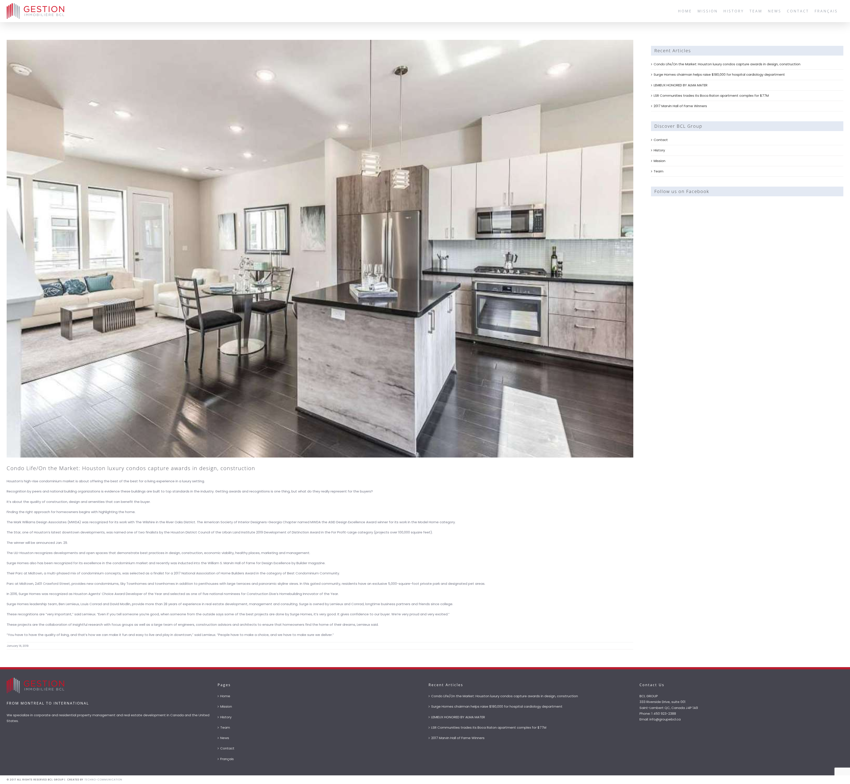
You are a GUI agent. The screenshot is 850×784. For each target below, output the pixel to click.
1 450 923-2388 (663, 713)
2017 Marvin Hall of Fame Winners (680, 106)
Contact (661, 139)
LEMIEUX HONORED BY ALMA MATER (680, 85)
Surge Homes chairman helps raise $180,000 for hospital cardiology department (719, 74)
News (224, 738)
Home (225, 696)
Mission (659, 160)
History (659, 150)
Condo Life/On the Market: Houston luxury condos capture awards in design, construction (727, 64)
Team (658, 171)
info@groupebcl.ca (665, 719)
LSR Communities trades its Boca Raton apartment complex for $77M (711, 95)
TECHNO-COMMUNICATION (103, 779)
